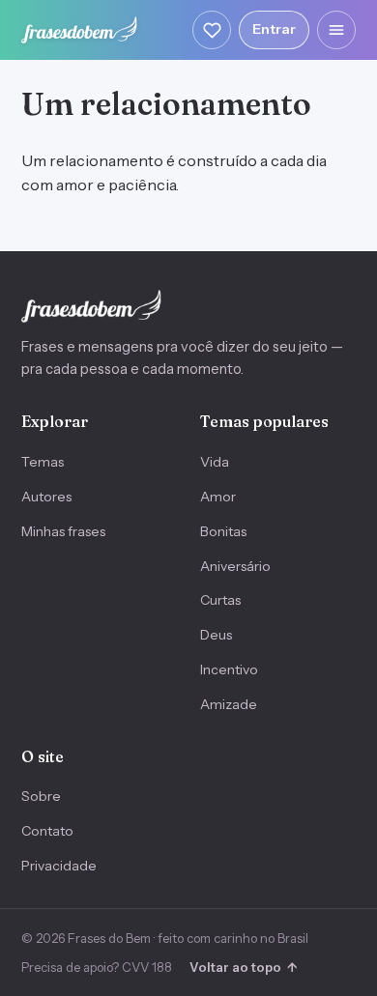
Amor (218, 496)
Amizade (228, 704)
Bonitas (223, 531)
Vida (214, 461)
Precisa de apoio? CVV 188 (96, 967)
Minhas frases (63, 531)
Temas (42, 461)
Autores (46, 496)
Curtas (220, 600)
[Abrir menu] (336, 30)
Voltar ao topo (243, 967)
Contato (47, 830)
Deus (216, 634)
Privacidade (59, 865)
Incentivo (229, 669)
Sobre (41, 796)
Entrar (274, 29)
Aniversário (235, 566)
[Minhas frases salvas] (211, 30)
